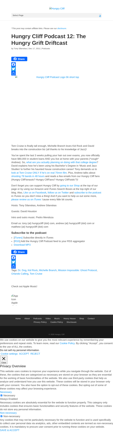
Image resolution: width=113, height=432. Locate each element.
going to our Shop (70, 185)
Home (18, 318)
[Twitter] (56, 69)
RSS (17, 241)
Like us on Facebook (34, 192)
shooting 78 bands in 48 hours (28, 176)
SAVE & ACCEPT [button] (9, 430)
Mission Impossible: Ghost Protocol (77, 270)
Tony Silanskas (20, 48)
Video (48, 318)
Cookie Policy (56, 322)
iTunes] (18, 237)
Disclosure (71, 322)
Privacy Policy (40, 322)
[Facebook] (56, 64)
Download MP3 (22, 244)
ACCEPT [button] (24, 353)
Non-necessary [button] (8, 412)
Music (57, 318)
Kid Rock (33, 270)
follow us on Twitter (58, 192)
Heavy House (70, 318)
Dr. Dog (22, 270)
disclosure (61, 28)
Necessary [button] (6, 392)
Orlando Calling (19, 273)
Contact (91, 318)
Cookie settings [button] (9, 353)
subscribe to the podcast (87, 192)
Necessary (9, 395)
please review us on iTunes (26, 199)
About (27, 318)
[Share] (56, 73)
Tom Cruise (36, 273)
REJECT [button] (35, 353)
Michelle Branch (48, 270)
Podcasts (46, 48)
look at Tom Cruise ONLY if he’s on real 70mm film (39, 172)
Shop (81, 318)
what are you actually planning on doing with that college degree (61, 162)
